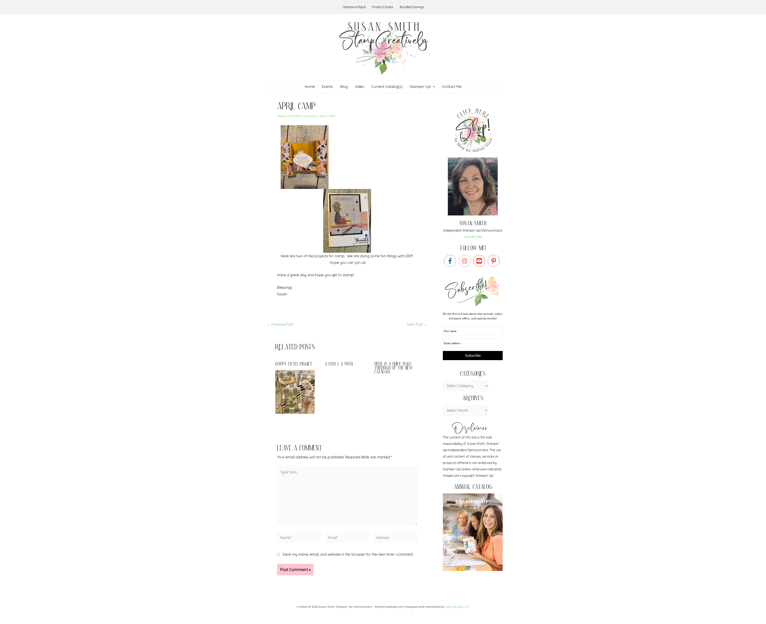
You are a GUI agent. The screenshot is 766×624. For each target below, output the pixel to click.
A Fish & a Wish (339, 364)
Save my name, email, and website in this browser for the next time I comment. (348, 554)
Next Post (417, 324)
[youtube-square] (480, 261)
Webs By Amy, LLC (457, 606)
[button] (433, 87)
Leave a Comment (289, 116)
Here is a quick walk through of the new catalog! (393, 368)
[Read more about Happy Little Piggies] (297, 391)
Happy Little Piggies (293, 364)
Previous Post (280, 324)
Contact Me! (473, 237)
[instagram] (465, 261)
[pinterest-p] (494, 261)
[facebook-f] (451, 261)
